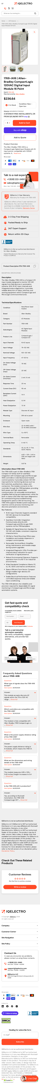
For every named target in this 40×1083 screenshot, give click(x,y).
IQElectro (13, 917)
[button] (2, 3)
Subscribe (20, 1042)
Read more (17, 153)
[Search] (35, 13)
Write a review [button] (20, 887)
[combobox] (20, 13)
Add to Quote (20, 137)
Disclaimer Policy (8, 851)
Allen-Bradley (20, 94)
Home (3, 21)
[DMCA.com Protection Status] (6, 1023)
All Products (12, 21)
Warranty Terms (29, 208)
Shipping (6, 111)
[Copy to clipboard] (34, 266)
